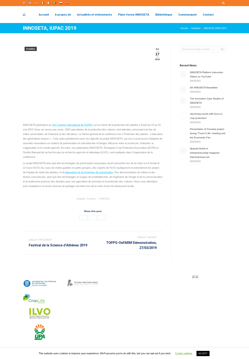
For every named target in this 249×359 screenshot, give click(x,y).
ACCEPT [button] (203, 353)
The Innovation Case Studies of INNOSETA (207, 100)
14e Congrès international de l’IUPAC (72, 124)
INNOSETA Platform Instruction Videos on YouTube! (206, 74)
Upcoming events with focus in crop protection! (206, 115)
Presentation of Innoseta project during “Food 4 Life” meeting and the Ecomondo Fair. (207, 133)
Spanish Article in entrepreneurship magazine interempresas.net (205, 152)
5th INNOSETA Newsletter (204, 87)
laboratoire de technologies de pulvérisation (89, 172)
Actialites (195, 28)
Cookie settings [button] (183, 353)
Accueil (184, 28)
